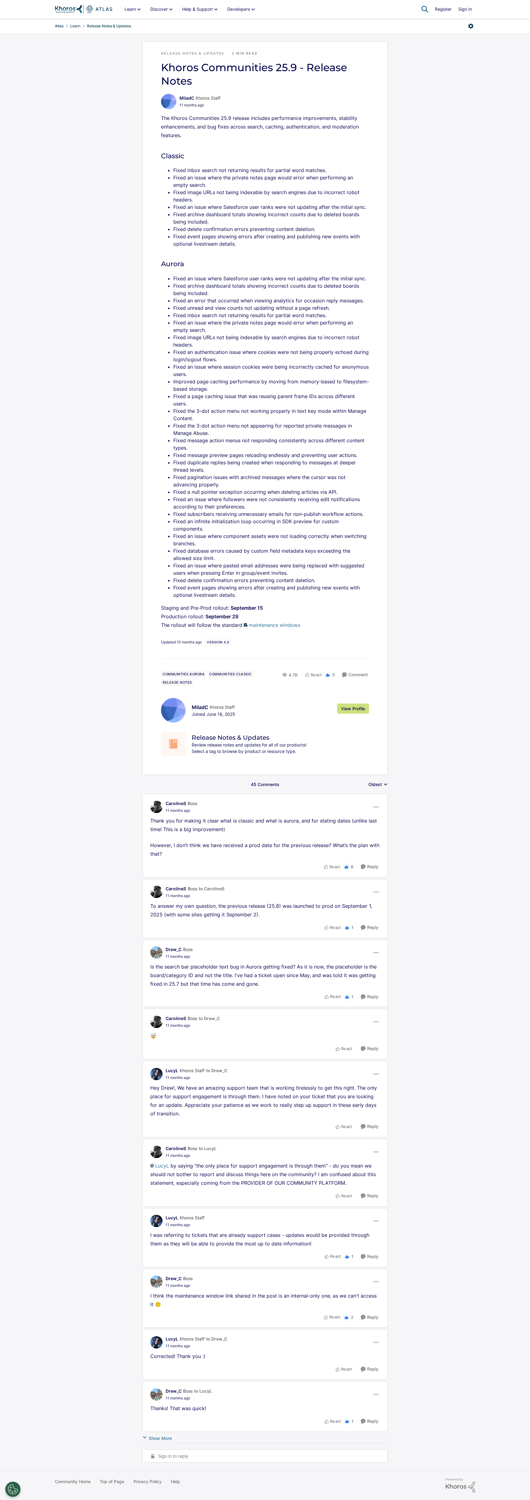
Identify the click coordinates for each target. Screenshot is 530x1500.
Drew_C (174, 949)
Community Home (72, 1481)
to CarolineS (212, 888)
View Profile (353, 708)
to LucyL (208, 1148)
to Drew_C (209, 1018)
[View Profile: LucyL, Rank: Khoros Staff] (156, 1074)
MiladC (186, 98)
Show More (160, 1438)
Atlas (59, 26)
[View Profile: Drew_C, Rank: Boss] (156, 952)
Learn (75, 26)
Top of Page (112, 1481)
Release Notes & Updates (109, 26)
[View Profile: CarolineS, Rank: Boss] (156, 807)
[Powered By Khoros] (460, 1485)
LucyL (172, 1070)
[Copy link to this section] (189, 156)
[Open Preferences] (13, 1489)
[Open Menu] (471, 26)
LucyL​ (162, 1166)
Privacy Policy (147, 1481)
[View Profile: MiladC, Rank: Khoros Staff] (168, 101)
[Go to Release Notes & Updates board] (173, 744)
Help (175, 1481)
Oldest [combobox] (378, 785)
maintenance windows (274, 625)
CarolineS (176, 803)
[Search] (424, 9)
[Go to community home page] (83, 9)
